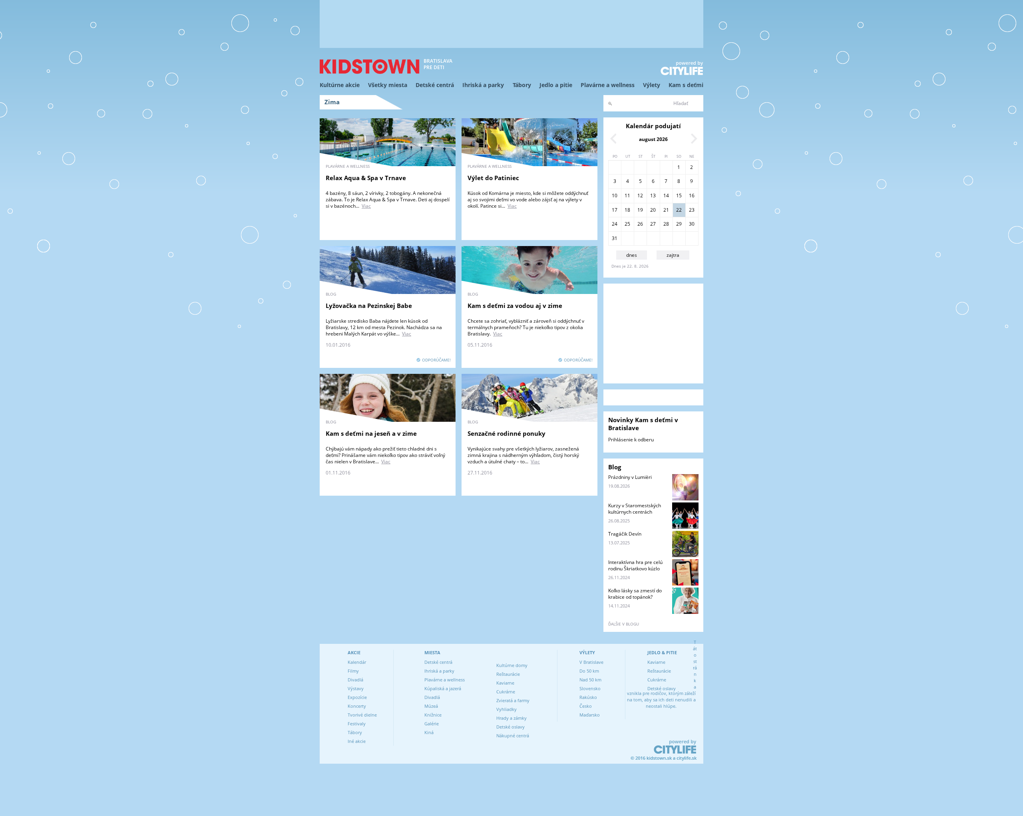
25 (627, 223)
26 (640, 223)
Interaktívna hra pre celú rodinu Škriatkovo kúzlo (635, 565)
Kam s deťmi (686, 85)
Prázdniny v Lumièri (630, 477)
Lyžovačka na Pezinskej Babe (369, 306)
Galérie (431, 724)
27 (653, 223)
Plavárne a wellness (608, 85)
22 (679, 209)
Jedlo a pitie (555, 85)
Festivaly (357, 724)
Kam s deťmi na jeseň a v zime (371, 433)
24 (614, 223)
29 (679, 223)
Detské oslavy (510, 727)
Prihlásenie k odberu (631, 439)
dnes (631, 255)
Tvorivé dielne (362, 715)
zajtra (673, 255)
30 (692, 223)
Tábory (522, 85)
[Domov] (370, 66)
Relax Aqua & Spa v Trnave (366, 178)
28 (666, 223)
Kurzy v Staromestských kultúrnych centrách (634, 508)
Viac (366, 206)
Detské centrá (435, 85)
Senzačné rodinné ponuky (506, 433)
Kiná (429, 732)
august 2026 (653, 139)
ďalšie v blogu (623, 624)
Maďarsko (589, 715)
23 (692, 209)
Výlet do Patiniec (493, 178)
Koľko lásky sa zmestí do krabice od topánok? (635, 593)
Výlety (651, 85)
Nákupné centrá (512, 736)
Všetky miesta (387, 85)
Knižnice (433, 715)
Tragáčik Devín (624, 533)
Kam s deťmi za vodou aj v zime (515, 306)
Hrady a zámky (511, 718)
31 (614, 238)
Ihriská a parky (483, 85)
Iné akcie (357, 741)
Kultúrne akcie (340, 85)
